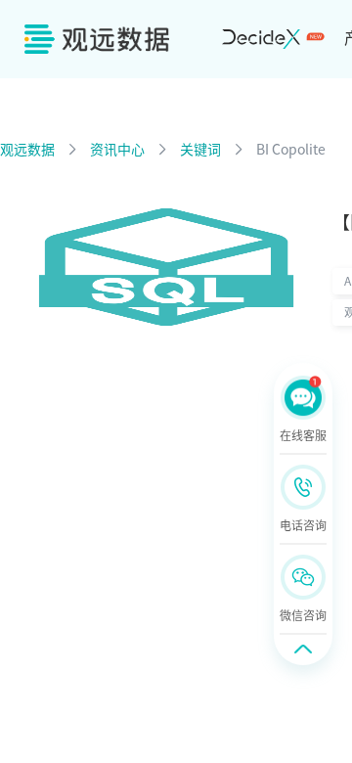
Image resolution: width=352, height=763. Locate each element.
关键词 (200, 150)
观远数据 (27, 150)
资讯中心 (117, 150)
